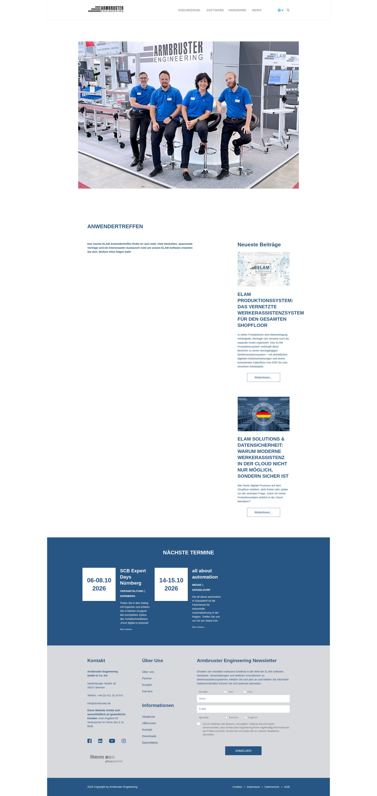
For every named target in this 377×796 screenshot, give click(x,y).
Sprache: (204, 717)
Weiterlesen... (263, 377)
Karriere (147, 691)
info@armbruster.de (99, 703)
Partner (147, 678)
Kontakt (147, 729)
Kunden (147, 684)
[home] (105, 9)
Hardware (237, 10)
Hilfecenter (149, 723)
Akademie (148, 716)
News (256, 10)
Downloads (149, 736)
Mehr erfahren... (127, 629)
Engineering (189, 10)
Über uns (148, 671)
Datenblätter (150, 742)
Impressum (253, 786)
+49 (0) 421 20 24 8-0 (110, 695)
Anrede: (203, 691)
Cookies (237, 786)
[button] (215, 10)
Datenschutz (272, 786)
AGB (287, 786)
